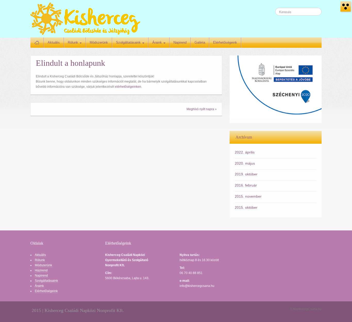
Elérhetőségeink (225, 42)
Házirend (41, 270)
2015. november (248, 196)
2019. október (246, 174)
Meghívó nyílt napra (200, 109)
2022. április (245, 152)
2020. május (245, 163)
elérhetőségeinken (128, 86)
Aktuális (54, 42)
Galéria (200, 42)
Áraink (157, 42)
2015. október (246, 207)
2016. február (246, 185)
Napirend (180, 42)
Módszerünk (99, 42)
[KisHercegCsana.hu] (85, 18)
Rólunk (73, 42)
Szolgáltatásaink (129, 42)
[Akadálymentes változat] (345, 6)
